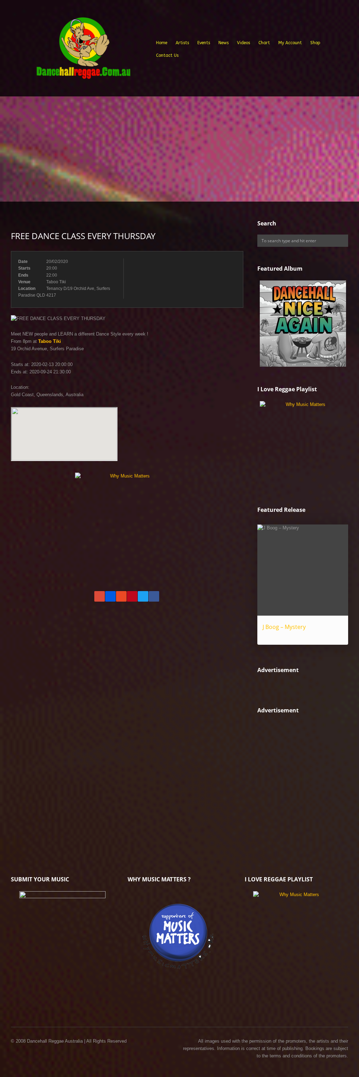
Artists (182, 42)
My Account (290, 42)
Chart (264, 42)
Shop (315, 42)
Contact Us (167, 55)
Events (203, 42)
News (223, 42)
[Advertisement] (179, 149)
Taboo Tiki (49, 341)
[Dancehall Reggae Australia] (83, 50)
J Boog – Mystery (284, 627)
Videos (243, 42)
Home (161, 42)
